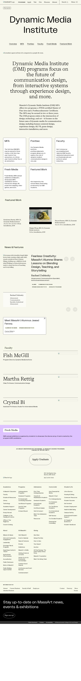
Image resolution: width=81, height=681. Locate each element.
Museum (47, 2)
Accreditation (7, 559)
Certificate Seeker (39, 508)
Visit (35, 2)
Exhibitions (21, 547)
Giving (36, 530)
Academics (7, 487)
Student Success (69, 500)
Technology (6, 503)
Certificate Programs (24, 503)
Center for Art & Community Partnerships (23, 559)
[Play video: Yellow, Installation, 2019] (40, 215)
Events (76, 590)
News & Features (14, 247)
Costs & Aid (53, 487)
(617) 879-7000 (49, 477)
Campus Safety (69, 512)
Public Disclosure (8, 562)
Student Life (68, 487)
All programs (7, 8)
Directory (69, 588)
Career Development (9, 509)
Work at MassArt (8, 565)
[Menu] (74, 2)
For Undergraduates (55, 499)
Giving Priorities (38, 538)
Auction (36, 547)
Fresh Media (52, 44)
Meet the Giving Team (40, 559)
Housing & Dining (69, 494)
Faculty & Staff (26, 588)
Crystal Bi (14, 402)
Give (40, 2)
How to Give (37, 541)
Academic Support (8, 506)
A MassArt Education (9, 491)
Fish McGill (16, 355)
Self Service (52, 515)
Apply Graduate (40, 459)
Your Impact (37, 544)
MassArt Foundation (40, 556)
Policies (42, 622)
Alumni (54, 2)
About (5, 530)
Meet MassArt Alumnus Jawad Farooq (22, 322)
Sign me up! (9, 615)
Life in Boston (68, 491)
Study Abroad (7, 512)
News (76, 588)
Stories (20, 544)
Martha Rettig (18, 379)
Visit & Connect (38, 511)
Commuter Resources (70, 497)
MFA (22, 44)
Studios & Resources (9, 497)
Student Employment (70, 506)
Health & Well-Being (70, 509)
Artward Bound (23, 511)
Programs (21, 487)
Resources (37, 518)
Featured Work (66, 44)
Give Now (36, 535)
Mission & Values (8, 535)
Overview (13, 44)
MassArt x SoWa (23, 550)
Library (5, 500)
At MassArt (22, 530)
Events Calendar (23, 538)
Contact (62, 588)
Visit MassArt (22, 535)
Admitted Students (8, 590)
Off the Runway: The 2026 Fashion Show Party (40, 552)
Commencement (23, 572)
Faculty (40, 44)
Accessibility (49, 622)
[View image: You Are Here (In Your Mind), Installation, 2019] (15, 215)
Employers (36, 588)
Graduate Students (39, 500)
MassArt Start (53, 496)
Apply (29, 2)
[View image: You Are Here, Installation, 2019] (66, 216)
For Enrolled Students (55, 518)
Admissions (37, 487)
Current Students (15, 588)
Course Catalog (8, 524)
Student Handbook (70, 524)
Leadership (6, 542)
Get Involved (68, 503)
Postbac (30, 44)
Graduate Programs (24, 496)
